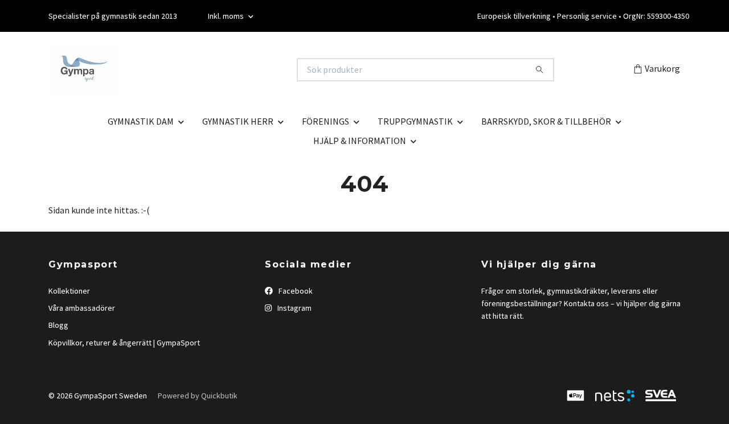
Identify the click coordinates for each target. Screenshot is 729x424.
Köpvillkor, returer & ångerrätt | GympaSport (124, 342)
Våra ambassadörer (81, 308)
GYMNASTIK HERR (237, 121)
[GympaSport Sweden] (205, 69)
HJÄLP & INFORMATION (359, 140)
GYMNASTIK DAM (141, 121)
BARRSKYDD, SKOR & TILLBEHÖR (546, 121)
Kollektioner (69, 291)
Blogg (58, 325)
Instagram (294, 308)
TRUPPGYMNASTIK (415, 121)
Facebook (295, 291)
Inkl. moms (226, 16)
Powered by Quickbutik (197, 395)
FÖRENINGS (325, 121)
